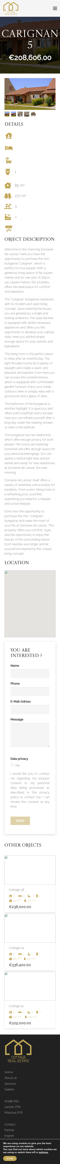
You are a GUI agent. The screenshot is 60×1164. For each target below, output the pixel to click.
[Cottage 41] (30, 1000)
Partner (9, 1130)
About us (10, 1078)
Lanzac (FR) (12, 1107)
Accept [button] (9, 1158)
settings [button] (43, 1152)
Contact (9, 1124)
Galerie (9, 1089)
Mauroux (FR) (13, 1112)
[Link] (11, 8)
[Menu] (55, 8)
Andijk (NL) (11, 1101)
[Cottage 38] (30, 884)
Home (8, 1072)
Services (10, 1083)
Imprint (9, 1136)
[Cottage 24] (30, 942)
